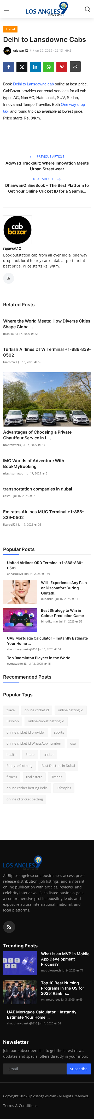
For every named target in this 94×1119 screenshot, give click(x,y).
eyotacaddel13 (17, 663)
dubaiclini (47, 599)
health (11, 754)
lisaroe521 (10, 362)
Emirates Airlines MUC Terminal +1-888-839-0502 (43, 514)
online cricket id (37, 710)
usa (73, 743)
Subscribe (78, 1068)
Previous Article (50, 156)
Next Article (44, 179)
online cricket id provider (26, 732)
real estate (34, 776)
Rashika (8, 334)
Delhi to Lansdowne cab (33, 84)
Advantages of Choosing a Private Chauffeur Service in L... (37, 434)
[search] (87, 9)
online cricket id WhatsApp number (34, 743)
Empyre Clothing (19, 765)
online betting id (70, 710)
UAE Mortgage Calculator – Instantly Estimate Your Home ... (47, 641)
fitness (12, 776)
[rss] (9, 927)
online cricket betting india (27, 787)
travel (11, 710)
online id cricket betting (25, 799)
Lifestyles (64, 787)
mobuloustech (51, 970)
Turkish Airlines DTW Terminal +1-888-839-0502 (47, 352)
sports (59, 732)
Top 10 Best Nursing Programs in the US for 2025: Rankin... (62, 988)
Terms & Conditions (20, 1105)
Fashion (13, 721)
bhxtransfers (12, 445)
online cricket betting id (46, 721)
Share (30, 754)
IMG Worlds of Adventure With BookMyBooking (33, 463)
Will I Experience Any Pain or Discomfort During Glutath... (64, 587)
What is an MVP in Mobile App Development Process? (65, 959)
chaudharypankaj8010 (22, 649)
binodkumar (49, 621)
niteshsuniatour (14, 473)
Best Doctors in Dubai (58, 765)
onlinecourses (50, 999)
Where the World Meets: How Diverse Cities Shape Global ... (46, 323)
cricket (49, 754)
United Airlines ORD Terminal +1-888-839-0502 (45, 565)
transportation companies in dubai (37, 489)
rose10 (7, 496)
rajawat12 (12, 248)
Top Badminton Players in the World (38, 658)
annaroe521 (15, 574)
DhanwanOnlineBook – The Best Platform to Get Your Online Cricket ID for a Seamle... (47, 188)
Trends (56, 776)
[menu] (6, 9)
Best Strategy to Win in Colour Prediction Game (62, 613)
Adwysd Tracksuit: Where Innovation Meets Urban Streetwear (47, 166)
